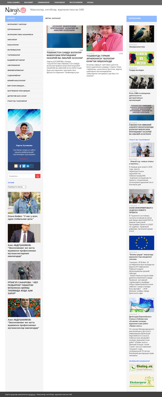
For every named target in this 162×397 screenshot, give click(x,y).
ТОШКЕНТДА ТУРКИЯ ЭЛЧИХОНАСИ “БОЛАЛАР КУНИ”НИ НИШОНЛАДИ (101, 59)
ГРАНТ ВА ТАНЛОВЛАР (139, 140)
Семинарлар (43, 2)
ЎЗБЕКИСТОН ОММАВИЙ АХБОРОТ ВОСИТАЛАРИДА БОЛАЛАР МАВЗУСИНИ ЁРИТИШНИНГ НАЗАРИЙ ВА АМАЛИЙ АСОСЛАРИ (141, 129)
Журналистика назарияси (20, 35)
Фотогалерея (76, 2)
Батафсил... (24, 159)
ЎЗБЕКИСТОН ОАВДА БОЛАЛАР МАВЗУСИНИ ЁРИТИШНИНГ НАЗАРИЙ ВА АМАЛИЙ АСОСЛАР (65, 55)
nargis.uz (32, 394)
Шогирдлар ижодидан (18, 91)
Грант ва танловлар (17, 101)
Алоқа (90, 2)
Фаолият (28, 2)
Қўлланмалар (14, 29)
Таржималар (13, 55)
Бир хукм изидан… (16, 86)
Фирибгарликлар (15, 70)
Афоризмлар (13, 65)
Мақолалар (13, 45)
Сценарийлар (13, 76)
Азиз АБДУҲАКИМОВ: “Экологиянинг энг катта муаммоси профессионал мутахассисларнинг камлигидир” (22, 250)
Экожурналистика (137, 47)
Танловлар (59, 2)
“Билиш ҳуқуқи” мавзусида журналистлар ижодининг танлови (141, 257)
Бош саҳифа (13, 2)
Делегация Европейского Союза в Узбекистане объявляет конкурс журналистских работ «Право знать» (140, 321)
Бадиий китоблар (16, 60)
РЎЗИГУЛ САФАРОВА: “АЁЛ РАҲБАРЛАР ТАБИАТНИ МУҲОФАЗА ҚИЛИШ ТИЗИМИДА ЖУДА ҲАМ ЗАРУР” (23, 288)
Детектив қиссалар (17, 96)
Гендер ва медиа (136, 70)
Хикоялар (12, 40)
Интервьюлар (14, 50)
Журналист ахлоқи (16, 24)
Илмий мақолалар (16, 81)
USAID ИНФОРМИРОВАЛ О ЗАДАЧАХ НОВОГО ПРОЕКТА (141, 210)
